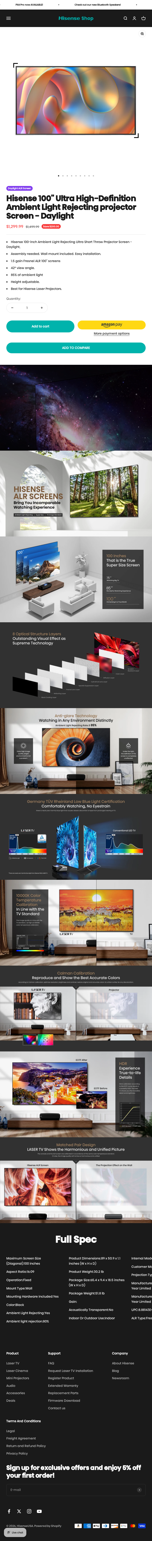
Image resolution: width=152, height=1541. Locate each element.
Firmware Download (64, 1400)
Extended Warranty (63, 1385)
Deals (10, 1400)
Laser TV (12, 1363)
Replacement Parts (63, 1393)
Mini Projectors (17, 1378)
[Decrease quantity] (12, 308)
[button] (112, 324)
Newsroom (120, 1378)
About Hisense (123, 1363)
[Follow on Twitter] (19, 1511)
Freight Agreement (21, 1438)
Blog (115, 1371)
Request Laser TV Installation (70, 1371)
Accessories (15, 1393)
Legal (10, 1431)
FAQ (51, 1363)
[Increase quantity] (42, 308)
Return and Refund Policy (26, 1446)
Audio (10, 1385)
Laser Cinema (17, 1371)
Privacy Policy (17, 1453)
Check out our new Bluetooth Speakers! (74, 4)
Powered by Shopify (47, 1526)
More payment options (112, 333)
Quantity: (13, 298)
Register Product (61, 1378)
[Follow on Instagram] (29, 1511)
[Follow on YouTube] (39, 1511)
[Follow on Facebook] (9, 1511)
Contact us (56, 1408)
